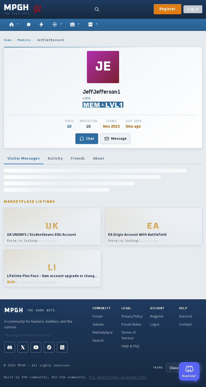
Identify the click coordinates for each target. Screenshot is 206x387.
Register (167, 9)
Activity (55, 158)
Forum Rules (131, 324)
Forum (98, 316)
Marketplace (103, 332)
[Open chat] (28, 25)
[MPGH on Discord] (9, 347)
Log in (192, 9)
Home (8, 40)
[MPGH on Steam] (49, 347)
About (98, 158)
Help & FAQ (130, 346)
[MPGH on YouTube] (36, 347)
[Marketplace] (92, 25)
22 (69, 126)
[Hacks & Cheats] (57, 25)
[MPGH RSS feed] (62, 347)
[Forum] (13, 25)
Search (98, 340)
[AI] (74, 25)
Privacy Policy (132, 316)
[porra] (37, 9)
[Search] (97, 9)
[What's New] (41, 25)
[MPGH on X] (22, 347)
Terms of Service (129, 335)
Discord (185, 316)
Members (24, 40)
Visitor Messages (24, 158)
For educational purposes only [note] (118, 377)
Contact (185, 324)
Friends (78, 158)
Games (98, 324)
